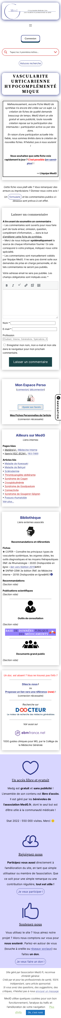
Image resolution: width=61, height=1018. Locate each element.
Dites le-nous (30, 684)
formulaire (14, 196)
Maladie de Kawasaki (16, 463)
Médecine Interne (27, 449)
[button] (30, 39)
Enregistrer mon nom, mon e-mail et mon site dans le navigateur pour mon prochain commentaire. (29, 349)
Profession (8, 335)
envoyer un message (47, 991)
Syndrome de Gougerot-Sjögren (22, 493)
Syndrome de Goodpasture (20, 486)
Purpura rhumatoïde (16, 497)
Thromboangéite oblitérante (20, 474)
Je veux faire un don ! (30, 961)
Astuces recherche (30, 63)
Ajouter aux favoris (31, 407)
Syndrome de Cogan (16, 478)
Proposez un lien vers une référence (26, 691)
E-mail (7, 329)
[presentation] (6, 285)
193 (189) (33, 453)
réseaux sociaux (41, 948)
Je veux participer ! (30, 891)
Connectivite (12, 490)
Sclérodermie (12, 471)
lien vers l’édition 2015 (23, 566)
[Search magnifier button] (5, 52)
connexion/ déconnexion (30, 389)
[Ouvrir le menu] (30, 25)
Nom (6, 322)
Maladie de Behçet (15, 467)
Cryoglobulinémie (14, 482)
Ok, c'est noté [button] (35, 1012)
